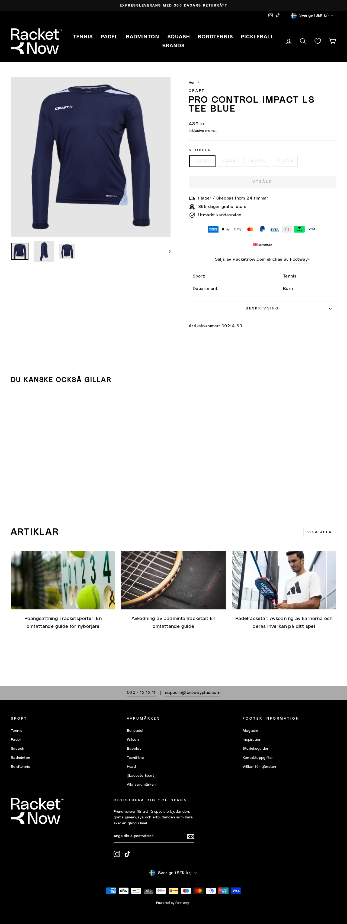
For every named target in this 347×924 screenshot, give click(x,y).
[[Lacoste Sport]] (142, 776)
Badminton (20, 758)
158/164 (284, 161)
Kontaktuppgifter (258, 758)
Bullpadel (135, 731)
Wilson (133, 740)
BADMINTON (142, 36)
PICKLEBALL (257, 36)
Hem (192, 82)
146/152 (257, 161)
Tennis (16, 731)
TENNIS (83, 36)
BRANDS (173, 45)
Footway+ (300, 259)
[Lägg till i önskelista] (17, 403)
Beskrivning (262, 308)
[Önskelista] (317, 41)
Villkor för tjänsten (259, 767)
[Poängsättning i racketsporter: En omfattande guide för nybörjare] (63, 580)
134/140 (230, 161)
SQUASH (179, 36)
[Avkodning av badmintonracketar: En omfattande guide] (173, 580)
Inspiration (252, 740)
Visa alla (319, 532)
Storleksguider (255, 748)
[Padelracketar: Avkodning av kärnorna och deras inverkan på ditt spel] (284, 580)
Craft (197, 91)
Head (131, 767)
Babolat (134, 748)
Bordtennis (215, 36)
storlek (200, 150)
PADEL (109, 36)
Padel (16, 740)
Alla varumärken (141, 784)
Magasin (250, 731)
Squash (17, 748)
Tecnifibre (135, 758)
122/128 (202, 161)
